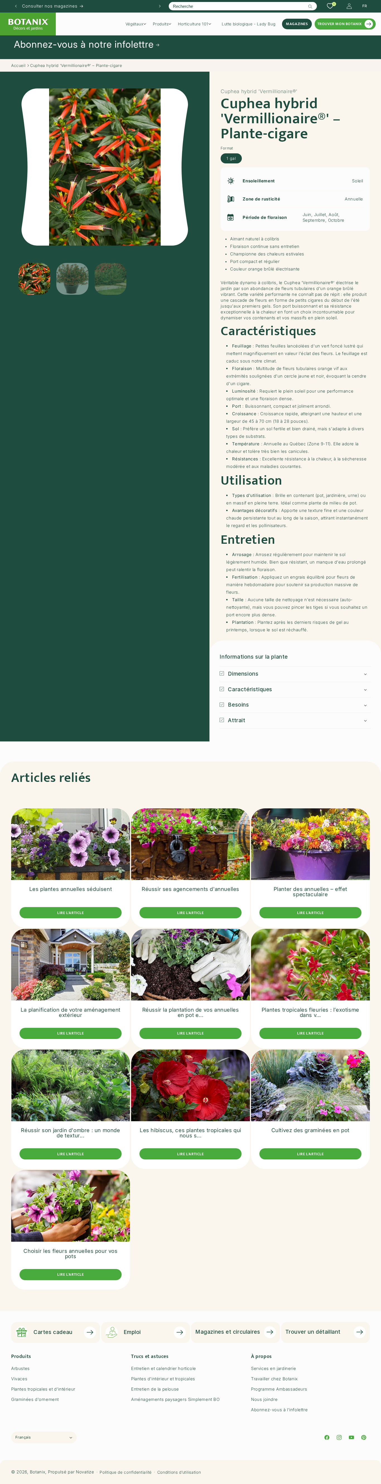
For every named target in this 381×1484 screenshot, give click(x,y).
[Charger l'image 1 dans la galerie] (34, 279)
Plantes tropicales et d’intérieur (43, 1389)
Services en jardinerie (273, 1368)
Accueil (18, 65)
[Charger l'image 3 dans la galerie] (110, 279)
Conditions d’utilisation (179, 1472)
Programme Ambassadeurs (279, 1389)
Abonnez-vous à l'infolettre (279, 1409)
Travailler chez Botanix (274, 1378)
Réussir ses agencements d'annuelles (190, 889)
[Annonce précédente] (16, 6)
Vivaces (19, 1378)
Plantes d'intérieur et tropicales (163, 1378)
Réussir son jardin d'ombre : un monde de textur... (70, 1133)
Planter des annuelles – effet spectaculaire (310, 891)
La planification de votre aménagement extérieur (70, 1012)
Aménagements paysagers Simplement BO (175, 1399)
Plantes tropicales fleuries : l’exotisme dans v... (310, 1012)
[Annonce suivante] (160, 6)
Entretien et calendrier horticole (163, 1368)
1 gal (231, 158)
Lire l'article (70, 913)
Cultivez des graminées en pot (310, 1130)
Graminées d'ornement (35, 1399)
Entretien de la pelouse (155, 1389)
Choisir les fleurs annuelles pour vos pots (70, 1253)
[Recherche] (310, 6)
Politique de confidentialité (126, 1472)
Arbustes (20, 1368)
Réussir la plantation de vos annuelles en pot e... (190, 1012)
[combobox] (243, 6)
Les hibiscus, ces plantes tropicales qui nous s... (190, 1133)
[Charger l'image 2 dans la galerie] (72, 279)
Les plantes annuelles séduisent (70, 889)
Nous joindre (264, 1399)
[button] (138, 24)
